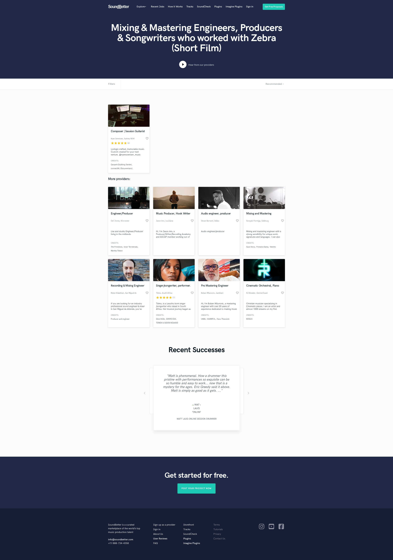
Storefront (188, 524)
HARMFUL (211, 319)
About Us (158, 534)
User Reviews (160, 538)
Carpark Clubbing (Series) (121, 164)
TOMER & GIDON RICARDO (167, 323)
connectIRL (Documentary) (121, 168)
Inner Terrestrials (131, 247)
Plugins (218, 6)
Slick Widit (160, 319)
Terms (216, 524)
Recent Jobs (157, 6)
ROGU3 (249, 319)
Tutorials (218, 529)
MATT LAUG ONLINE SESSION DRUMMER (196, 419)
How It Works (175, 6)
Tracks (189, 6)
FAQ (155, 543)
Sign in (249, 6)
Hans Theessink (223, 319)
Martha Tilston (117, 251)
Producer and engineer (120, 319)
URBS (203, 319)
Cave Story (250, 247)
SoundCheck (204, 6)
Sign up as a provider (164, 524)
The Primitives (116, 247)
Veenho (273, 247)
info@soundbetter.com (120, 539)
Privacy (217, 534)
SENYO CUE (171, 319)
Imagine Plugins (234, 6)
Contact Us (219, 538)
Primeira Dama (262, 247)
